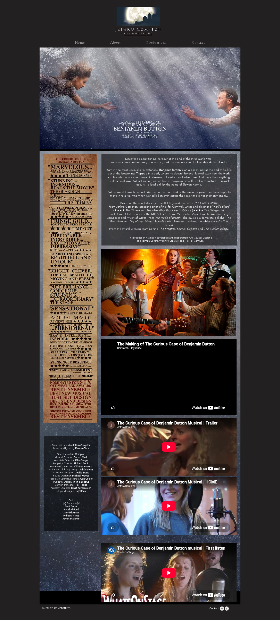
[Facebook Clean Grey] (227, 608)
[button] (115, 42)
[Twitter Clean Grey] (222, 608)
